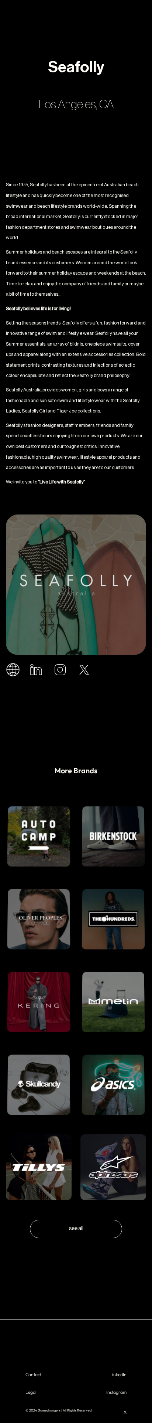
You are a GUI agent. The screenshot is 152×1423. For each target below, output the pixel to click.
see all (76, 1228)
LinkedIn (118, 1374)
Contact (33, 1374)
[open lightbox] (76, 584)
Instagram (116, 1392)
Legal (31, 1392)
